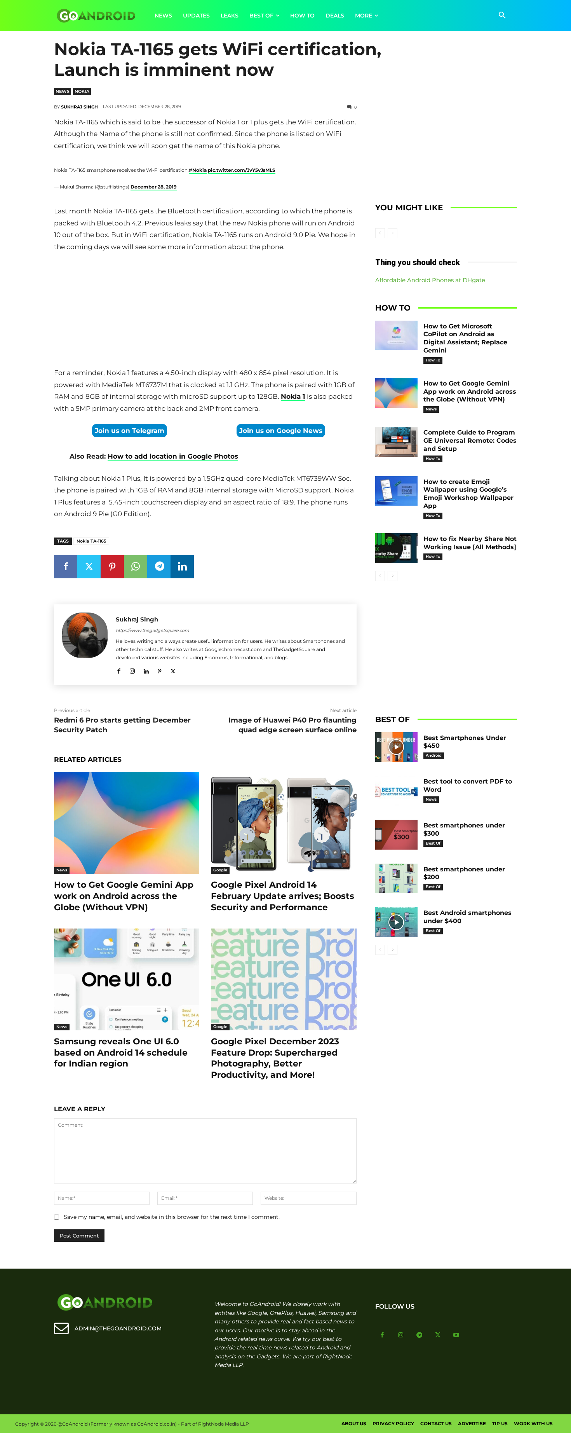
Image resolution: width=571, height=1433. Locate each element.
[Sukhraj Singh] (85, 645)
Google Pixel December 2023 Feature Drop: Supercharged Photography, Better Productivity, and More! (275, 1058)
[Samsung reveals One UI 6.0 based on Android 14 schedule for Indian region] (126, 979)
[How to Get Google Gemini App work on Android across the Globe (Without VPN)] (126, 823)
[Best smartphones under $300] (396, 835)
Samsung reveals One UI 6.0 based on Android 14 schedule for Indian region (121, 1052)
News (63, 91)
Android (434, 755)
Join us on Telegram (129, 431)
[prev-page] (380, 233)
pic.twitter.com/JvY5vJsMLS (241, 170)
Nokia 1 (293, 396)
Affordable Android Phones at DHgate (430, 280)
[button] (502, 15)
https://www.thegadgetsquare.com (152, 630)
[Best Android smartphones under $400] (396, 922)
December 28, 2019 (154, 187)
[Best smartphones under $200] (396, 879)
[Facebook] (65, 566)
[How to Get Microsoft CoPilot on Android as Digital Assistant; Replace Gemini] (396, 336)
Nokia (82, 91)
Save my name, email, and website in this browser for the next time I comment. (172, 1216)
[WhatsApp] (135, 566)
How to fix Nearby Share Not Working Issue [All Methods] (470, 543)
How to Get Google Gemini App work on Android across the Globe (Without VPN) (123, 896)
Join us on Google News (280, 431)
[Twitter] (89, 566)
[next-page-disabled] (392, 233)
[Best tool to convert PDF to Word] (396, 791)
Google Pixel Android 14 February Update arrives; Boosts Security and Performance (282, 896)
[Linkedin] (182, 566)
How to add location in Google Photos (173, 456)
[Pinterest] (112, 566)
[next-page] (392, 576)
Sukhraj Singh (79, 107)
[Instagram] (132, 670)
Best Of (433, 843)
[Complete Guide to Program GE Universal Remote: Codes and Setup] (396, 442)
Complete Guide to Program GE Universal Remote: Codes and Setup (470, 440)
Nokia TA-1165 (91, 541)
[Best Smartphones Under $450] (396, 747)
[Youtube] (456, 1335)
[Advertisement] (205, 311)
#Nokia (198, 170)
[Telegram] (159, 566)
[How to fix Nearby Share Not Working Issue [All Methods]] (396, 548)
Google (220, 870)
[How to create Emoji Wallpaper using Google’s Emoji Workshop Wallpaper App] (396, 491)
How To (433, 360)
